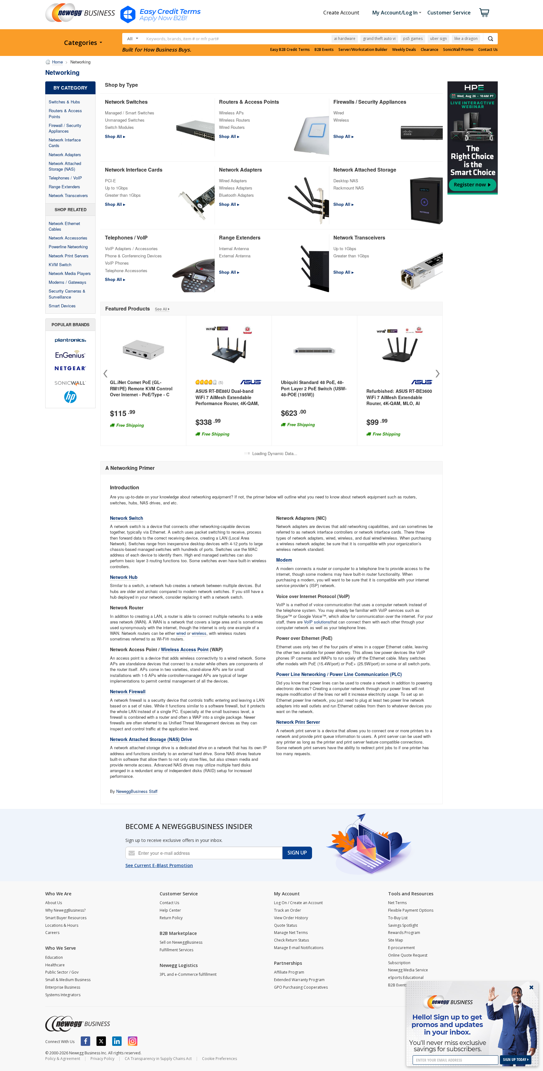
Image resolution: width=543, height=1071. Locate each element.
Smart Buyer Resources (65, 917)
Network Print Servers (69, 256)
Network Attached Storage (364, 169)
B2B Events (324, 49)
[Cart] (484, 12)
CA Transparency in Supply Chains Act (158, 1058)
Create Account (341, 12)
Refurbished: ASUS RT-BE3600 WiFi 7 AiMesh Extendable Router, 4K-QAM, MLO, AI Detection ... (399, 400)
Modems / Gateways (67, 282)
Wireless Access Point (185, 649)
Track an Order (287, 910)
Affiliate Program (289, 972)
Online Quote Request (407, 955)
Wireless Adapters (235, 188)
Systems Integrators (62, 994)
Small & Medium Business (67, 979)
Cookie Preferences (219, 1058)
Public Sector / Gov (62, 972)
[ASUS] (251, 382)
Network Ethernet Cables (64, 226)
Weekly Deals (404, 49)
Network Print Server (298, 722)
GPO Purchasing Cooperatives (301, 987)
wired (181, 633)
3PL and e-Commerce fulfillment (188, 974)
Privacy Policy (102, 1058)
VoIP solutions (317, 622)
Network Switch (126, 518)
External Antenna (234, 256)
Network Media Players (70, 273)
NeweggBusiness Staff (136, 791)
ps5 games (413, 38)
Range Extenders (64, 186)
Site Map (395, 940)
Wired (338, 113)
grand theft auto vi (379, 38)
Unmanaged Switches (125, 120)
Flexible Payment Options (410, 910)
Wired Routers (232, 127)
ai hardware (344, 38)
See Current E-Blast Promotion (159, 865)
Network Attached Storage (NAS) (65, 166)
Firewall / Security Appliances (65, 128)
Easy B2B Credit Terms (290, 49)
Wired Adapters (233, 181)
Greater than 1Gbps (123, 195)
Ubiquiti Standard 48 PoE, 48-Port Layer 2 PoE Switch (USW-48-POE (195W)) (314, 388)
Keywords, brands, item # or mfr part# (182, 38)
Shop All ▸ (115, 136)
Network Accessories (68, 238)
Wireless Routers (234, 120)
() (220, 382)
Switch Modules (119, 127)
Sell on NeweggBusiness (181, 942)
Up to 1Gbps (116, 188)
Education (54, 957)
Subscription (399, 962)
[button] (437, 373)
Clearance (429, 49)
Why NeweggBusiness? (65, 910)
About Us (53, 902)
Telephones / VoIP (65, 178)
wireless (199, 633)
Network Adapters (65, 154)
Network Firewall (127, 691)
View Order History (291, 917)
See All (161, 308)
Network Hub (124, 577)
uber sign (438, 38)
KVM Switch (60, 264)
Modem (284, 560)
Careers (52, 932)
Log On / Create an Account (298, 902)
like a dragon (466, 38)
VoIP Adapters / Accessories (131, 248)
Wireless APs (231, 113)
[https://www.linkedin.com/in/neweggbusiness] (117, 1041)
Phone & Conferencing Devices (133, 256)
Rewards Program (404, 932)
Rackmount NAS (348, 188)
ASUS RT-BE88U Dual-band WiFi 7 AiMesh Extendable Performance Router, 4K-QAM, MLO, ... (227, 400)
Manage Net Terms (291, 932)
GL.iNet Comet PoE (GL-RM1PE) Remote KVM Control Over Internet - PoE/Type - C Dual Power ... (141, 391)
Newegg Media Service (408, 970)
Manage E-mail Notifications (298, 947)
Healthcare (55, 965)
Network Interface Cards (65, 142)
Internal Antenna (234, 248)
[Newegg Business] (77, 1024)
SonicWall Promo (458, 49)
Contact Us (488, 49)
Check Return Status (291, 940)
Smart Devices (62, 306)
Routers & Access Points (65, 113)
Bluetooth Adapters (236, 195)
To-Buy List (398, 917)
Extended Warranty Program (299, 979)
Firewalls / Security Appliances (369, 101)
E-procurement (401, 947)
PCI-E (110, 181)
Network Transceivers (68, 195)
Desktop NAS (345, 181)
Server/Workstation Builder (362, 49)
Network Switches (126, 101)
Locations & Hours (61, 925)
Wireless (341, 120)
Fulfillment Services (176, 950)
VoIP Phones (117, 263)
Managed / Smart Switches (129, 113)
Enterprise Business (62, 987)
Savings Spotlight (403, 925)
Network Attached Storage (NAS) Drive (151, 739)
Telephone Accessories (126, 270)
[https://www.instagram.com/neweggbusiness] (132, 1041)
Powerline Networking (68, 247)
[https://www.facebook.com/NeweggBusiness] (85, 1041)
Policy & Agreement (62, 1058)
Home (57, 62)
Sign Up (297, 852)
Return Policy (171, 917)
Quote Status (285, 925)
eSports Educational (406, 977)
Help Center (170, 910)
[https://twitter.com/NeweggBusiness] (101, 1041)
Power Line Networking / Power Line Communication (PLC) (339, 674)
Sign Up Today (515, 1059)
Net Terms (397, 902)
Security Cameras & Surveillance (67, 293)
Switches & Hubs (64, 102)
